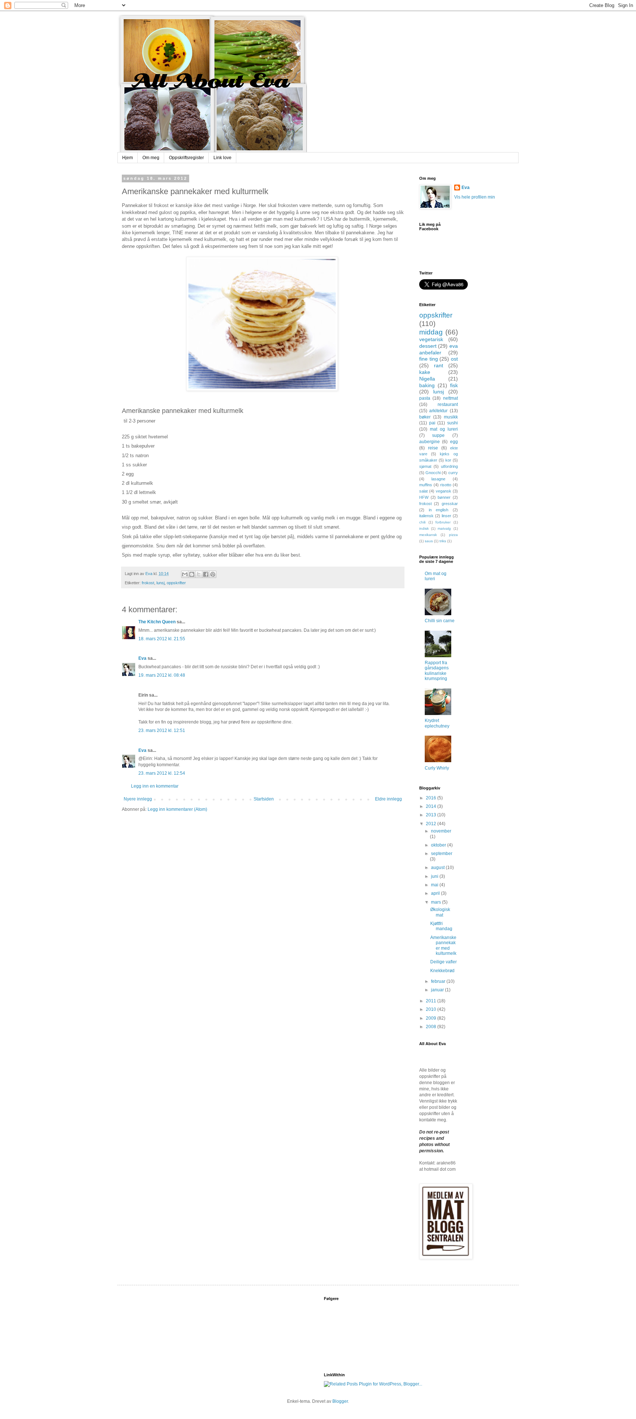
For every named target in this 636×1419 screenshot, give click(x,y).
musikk (451, 417)
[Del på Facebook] (205, 574)
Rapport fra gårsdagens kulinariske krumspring (437, 670)
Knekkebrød (442, 970)
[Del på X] (198, 574)
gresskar (450, 503)
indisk (424, 528)
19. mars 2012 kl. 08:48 (161, 675)
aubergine (429, 441)
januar (438, 989)
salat (423, 491)
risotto (445, 485)
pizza (453, 535)
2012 (431, 823)
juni (435, 876)
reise (433, 448)
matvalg (444, 528)
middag (431, 332)
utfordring (449, 466)
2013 (431, 814)
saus (429, 541)
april (436, 893)
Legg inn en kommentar (155, 786)
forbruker (443, 522)
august (438, 867)
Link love (222, 157)
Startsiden (264, 799)
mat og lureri (444, 429)
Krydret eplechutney (437, 723)
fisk (454, 385)
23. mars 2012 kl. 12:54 (161, 773)
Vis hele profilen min (474, 197)
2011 (431, 1000)
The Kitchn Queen (157, 621)
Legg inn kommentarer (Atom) (177, 809)
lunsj (160, 583)
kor (448, 460)
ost (454, 359)
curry (453, 472)
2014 (431, 806)
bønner (444, 497)
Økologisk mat (440, 912)
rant (438, 365)
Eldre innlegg (388, 799)
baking (427, 385)
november (441, 831)
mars (436, 902)
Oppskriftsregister (186, 157)
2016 (431, 797)
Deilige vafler (443, 961)
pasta (424, 398)
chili (422, 522)
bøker (425, 417)
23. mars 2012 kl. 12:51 (161, 730)
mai (435, 884)
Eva (142, 658)
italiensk (426, 516)
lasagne (438, 479)
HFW (423, 497)
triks (442, 541)
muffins (425, 485)
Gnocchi (433, 472)
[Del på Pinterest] (212, 574)
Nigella (427, 379)
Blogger (340, 1401)
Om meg (150, 157)
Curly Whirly (437, 768)
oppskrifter (176, 583)
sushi (452, 422)
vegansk (443, 491)
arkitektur (438, 410)
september (441, 853)
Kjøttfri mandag (441, 926)
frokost (148, 583)
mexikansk (428, 535)
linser (446, 516)
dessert (428, 346)
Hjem (127, 157)
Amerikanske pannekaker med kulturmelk (443, 945)
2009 (431, 1018)
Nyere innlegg (138, 799)
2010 (431, 1009)
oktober (439, 845)
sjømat (425, 466)
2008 (431, 1026)
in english (439, 510)
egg (454, 441)
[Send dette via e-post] (184, 574)
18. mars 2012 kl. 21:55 (161, 638)
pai (432, 422)
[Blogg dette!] (191, 574)
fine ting (428, 359)
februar (438, 981)
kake (424, 372)
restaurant (448, 404)
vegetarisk (431, 339)
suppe (438, 435)
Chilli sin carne (440, 620)
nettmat (450, 398)
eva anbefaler (438, 349)
